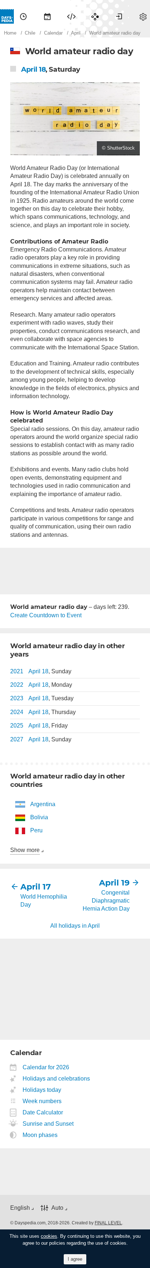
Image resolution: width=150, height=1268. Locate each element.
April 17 (35, 887)
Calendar (47, 16)
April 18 (33, 69)
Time (23, 16)
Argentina (42, 804)
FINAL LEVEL (108, 1223)
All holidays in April (75, 926)
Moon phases (40, 1135)
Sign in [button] (119, 16)
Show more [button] (25, 850)
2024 (16, 712)
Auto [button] (57, 1208)
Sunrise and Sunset (48, 1124)
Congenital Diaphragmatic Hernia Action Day (106, 900)
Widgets (71, 16)
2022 (16, 685)
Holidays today (42, 1090)
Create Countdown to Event (46, 615)
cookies (49, 1236)
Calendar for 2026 (46, 1067)
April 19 (114, 883)
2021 (16, 671)
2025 (16, 725)
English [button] (20, 1208)
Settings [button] (143, 16)
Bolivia (39, 817)
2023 (16, 698)
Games (95, 16)
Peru (36, 830)
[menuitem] (23, 16)
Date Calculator (43, 1112)
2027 (16, 739)
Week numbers (42, 1101)
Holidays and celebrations (56, 1078)
